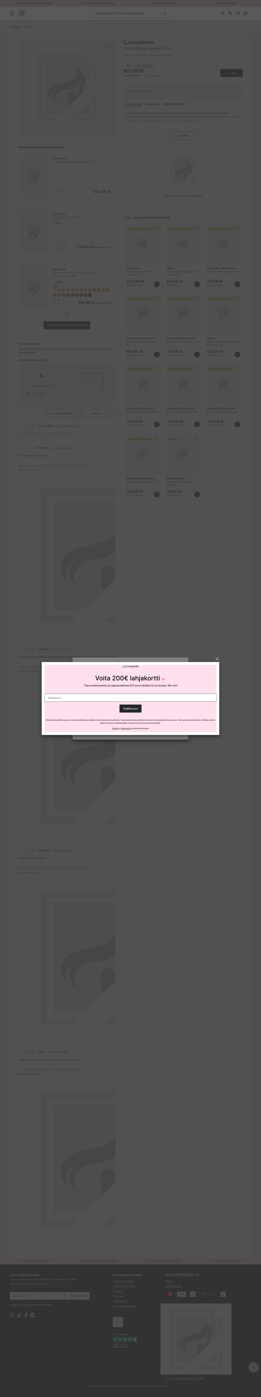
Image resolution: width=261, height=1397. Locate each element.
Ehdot (115, 728)
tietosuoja (126, 728)
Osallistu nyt (130, 708)
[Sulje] (217, 659)
